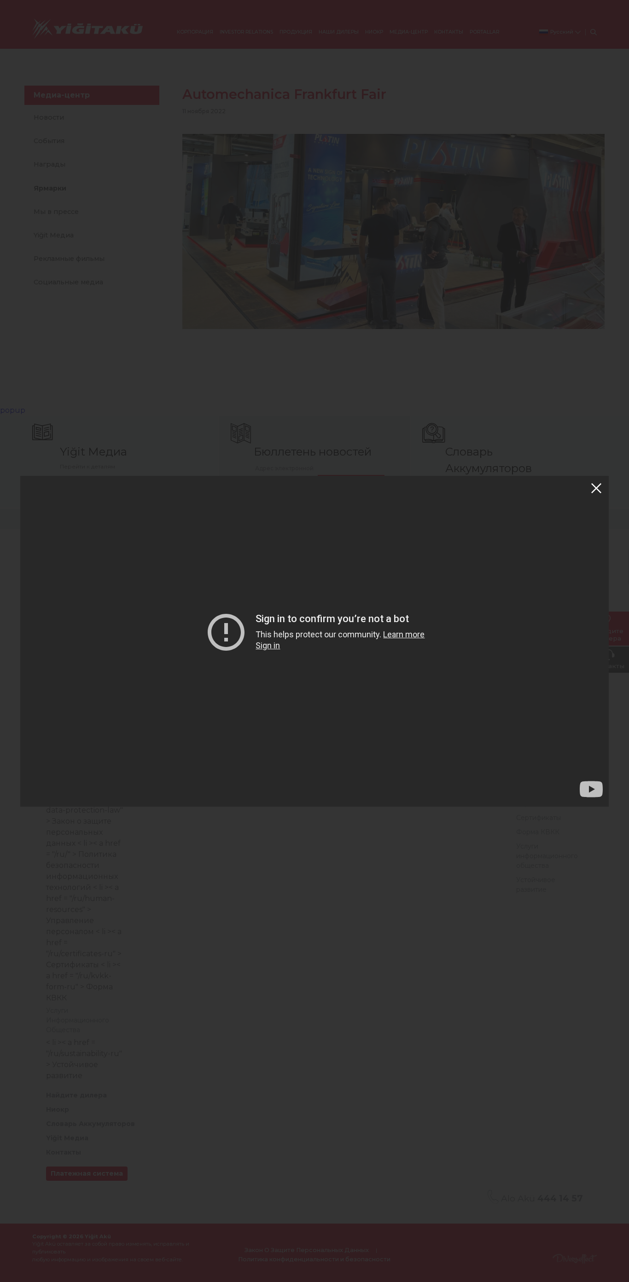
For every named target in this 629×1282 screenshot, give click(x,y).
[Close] (596, 488)
